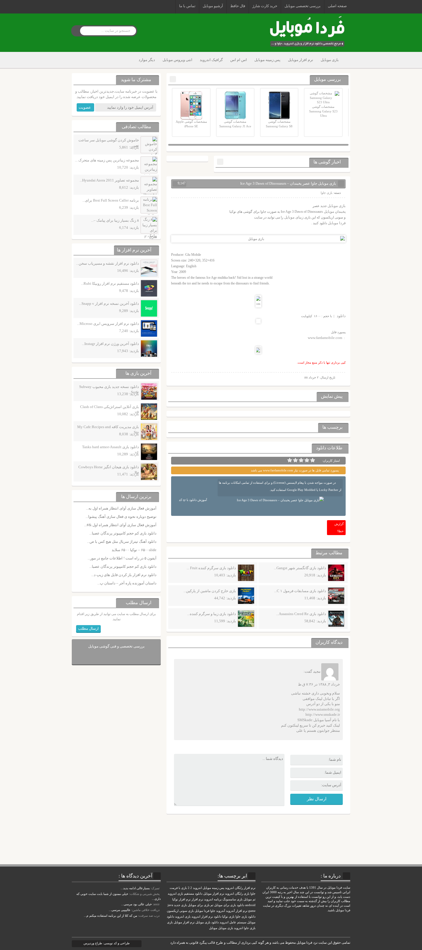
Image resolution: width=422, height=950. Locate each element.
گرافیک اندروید (211, 60)
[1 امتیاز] (312, 460)
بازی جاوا (326, 192)
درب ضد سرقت (149, 915)
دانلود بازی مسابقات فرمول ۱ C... (300, 591)
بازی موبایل (330, 60)
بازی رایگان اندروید (237, 893)
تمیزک (156, 888)
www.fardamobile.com (325, 337)
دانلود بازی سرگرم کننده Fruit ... (211, 568)
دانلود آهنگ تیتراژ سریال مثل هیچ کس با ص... (121, 541)
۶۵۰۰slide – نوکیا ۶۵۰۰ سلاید (134, 550)
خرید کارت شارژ (264, 6)
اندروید (238, 928)
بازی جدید (180, 905)
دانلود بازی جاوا (245, 916)
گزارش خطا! (339, 527)
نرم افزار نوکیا (181, 899)
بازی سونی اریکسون (180, 910)
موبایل (329, 211)
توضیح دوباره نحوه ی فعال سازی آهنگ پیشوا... (121, 516)
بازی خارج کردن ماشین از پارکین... (209, 591)
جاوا (212, 910)
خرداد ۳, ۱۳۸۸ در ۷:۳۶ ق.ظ (319, 684)
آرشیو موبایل (213, 6)
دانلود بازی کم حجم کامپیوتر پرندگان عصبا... (122, 533)
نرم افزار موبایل (300, 60)
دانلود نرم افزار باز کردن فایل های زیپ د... (123, 575)
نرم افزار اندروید (202, 916)
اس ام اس (238, 60)
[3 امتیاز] (301, 460)
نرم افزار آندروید (236, 910)
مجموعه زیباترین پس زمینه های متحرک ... (107, 160)
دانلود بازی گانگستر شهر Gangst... (300, 568)
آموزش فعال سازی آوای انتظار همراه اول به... (121, 508)
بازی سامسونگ (232, 899)
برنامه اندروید (213, 899)
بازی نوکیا (228, 916)
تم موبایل (249, 899)
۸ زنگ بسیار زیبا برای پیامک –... (115, 220)
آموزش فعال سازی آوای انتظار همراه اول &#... (120, 525)
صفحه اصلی (337, 6)
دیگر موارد (147, 60)
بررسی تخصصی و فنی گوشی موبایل (116, 646)
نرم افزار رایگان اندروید (240, 887)
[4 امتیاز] (295, 460)
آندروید (220, 910)
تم (211, 905)
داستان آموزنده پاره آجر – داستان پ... (126, 583)
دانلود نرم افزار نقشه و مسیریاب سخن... (107, 263)
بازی (170, 922)
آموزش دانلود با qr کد (193, 500)
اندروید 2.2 (195, 887)
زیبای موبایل (293, 217)
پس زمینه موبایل (267, 60)
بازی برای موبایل (199, 905)
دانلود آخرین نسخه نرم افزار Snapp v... (109, 303)
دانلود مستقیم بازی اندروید (185, 893)
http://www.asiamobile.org (319, 709)
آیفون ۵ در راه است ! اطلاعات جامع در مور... (122, 558)
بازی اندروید (183, 916)
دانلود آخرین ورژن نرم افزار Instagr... (110, 344)
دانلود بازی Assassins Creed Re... (301, 614)
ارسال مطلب (88, 628)
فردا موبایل (337, 223)
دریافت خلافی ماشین (146, 910)
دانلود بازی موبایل (207, 922)
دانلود (341, 316)
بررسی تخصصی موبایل (302, 6)
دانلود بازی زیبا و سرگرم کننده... (211, 614)
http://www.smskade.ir (322, 714)
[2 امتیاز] (307, 460)
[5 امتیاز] (289, 460)
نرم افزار (197, 899)
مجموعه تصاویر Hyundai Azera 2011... (109, 180)
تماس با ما (187, 6)
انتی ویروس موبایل (177, 60)
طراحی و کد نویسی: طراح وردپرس (107, 943)
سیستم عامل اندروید (233, 922)
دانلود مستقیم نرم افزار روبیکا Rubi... (110, 283)
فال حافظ (237, 6)
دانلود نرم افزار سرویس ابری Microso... (108, 323)
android (250, 905)
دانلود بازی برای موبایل (229, 905)
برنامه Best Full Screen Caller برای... (110, 200)
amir (157, 904)
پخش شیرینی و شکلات (145, 894)
